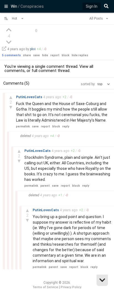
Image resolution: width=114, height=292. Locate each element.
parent (45, 185)
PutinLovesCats (29, 97)
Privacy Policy (71, 287)
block (65, 55)
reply (65, 126)
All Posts (96, 18)
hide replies (80, 55)
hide (45, 55)
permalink (23, 126)
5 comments (11, 55)
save (36, 55)
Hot (15, 18)
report (54, 55)
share (27, 55)
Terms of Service (45, 287)
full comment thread (50, 70)
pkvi (33, 49)
